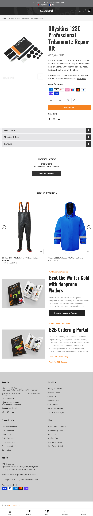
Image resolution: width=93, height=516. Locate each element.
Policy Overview (8, 438)
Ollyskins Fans (52, 438)
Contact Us (51, 396)
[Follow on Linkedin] (59, 119)
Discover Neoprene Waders (65, 313)
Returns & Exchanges (55, 412)
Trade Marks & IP (9, 446)
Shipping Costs (53, 400)
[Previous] (4, 227)
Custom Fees (52, 404)
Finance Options (8, 430)
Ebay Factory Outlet (55, 446)
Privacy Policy (7, 434)
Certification (6, 450)
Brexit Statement (8, 442)
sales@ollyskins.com (57, 2)
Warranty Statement (55, 408)
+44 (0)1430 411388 (38, 2)
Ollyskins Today (53, 393)
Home (4, 18)
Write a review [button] (46, 173)
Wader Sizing (52, 434)
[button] (42, 5)
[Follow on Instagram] (54, 119)
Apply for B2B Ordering (58, 362)
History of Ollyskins (54, 388)
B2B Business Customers (57, 426)
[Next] (89, 227)
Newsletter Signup (54, 442)
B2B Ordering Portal (55, 430)
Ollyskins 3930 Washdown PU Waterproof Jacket (65, 258)
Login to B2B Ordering (58, 356)
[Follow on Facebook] (49, 119)
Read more (81, 79)
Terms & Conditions (10, 426)
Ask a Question (55, 84)
